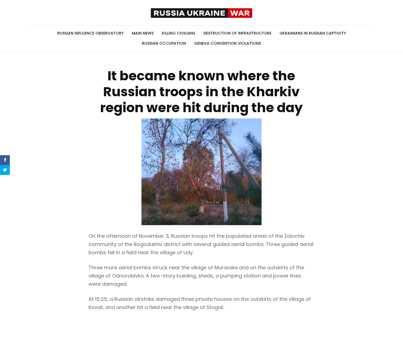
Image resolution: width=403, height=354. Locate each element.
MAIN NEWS (143, 33)
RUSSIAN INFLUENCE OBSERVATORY (90, 33)
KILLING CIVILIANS (178, 33)
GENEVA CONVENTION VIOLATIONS (227, 43)
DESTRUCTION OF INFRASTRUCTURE (237, 33)
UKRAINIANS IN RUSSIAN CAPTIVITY (313, 33)
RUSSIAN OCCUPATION (164, 43)
